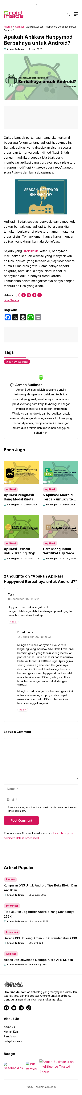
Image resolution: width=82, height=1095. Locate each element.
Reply (13, 621)
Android (8, 26)
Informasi (12, 905)
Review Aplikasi (18, 361)
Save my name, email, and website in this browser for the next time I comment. (42, 809)
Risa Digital (13, 504)
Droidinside (31, 251)
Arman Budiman (15, 49)
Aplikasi (19, 26)
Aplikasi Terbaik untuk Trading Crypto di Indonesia (21, 553)
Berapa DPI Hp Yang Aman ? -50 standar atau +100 (40, 938)
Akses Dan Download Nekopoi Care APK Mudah (38, 960)
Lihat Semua (11, 300)
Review (10, 879)
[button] (68, 14)
